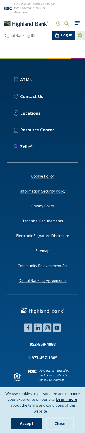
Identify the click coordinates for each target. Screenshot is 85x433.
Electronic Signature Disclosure (42, 235)
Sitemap (42, 250)
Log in (66, 35)
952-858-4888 (43, 344)
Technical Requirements (42, 220)
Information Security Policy (43, 191)
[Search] (66, 24)
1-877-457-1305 (42, 357)
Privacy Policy (42, 205)
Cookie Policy (42, 176)
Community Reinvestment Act (43, 265)
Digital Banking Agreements (43, 280)
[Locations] (58, 24)
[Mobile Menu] (77, 22)
